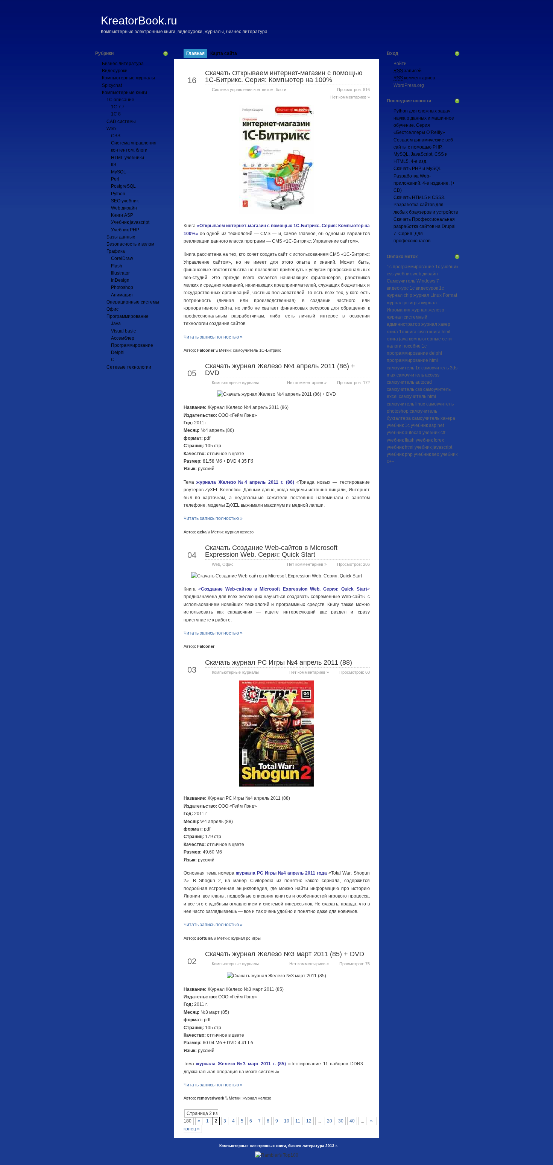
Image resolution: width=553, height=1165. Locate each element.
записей (407, 70)
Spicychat (112, 85)
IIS (113, 164)
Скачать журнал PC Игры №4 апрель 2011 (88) (278, 662)
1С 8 (116, 114)
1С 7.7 (118, 106)
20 (329, 1121)
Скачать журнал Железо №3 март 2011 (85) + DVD (284, 954)
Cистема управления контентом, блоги (249, 89)
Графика (115, 251)
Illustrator (120, 273)
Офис (112, 309)
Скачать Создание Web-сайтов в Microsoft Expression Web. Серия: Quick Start (271, 551)
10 (286, 1121)
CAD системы (121, 121)
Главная (195, 53)
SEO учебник (124, 201)
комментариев (414, 78)
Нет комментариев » (350, 97)
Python (118, 193)
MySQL (118, 172)
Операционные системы (132, 302)
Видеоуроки (115, 70)
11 (297, 1121)
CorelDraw (122, 258)
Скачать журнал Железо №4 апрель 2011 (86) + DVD (280, 369)
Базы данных (120, 237)
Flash (116, 266)
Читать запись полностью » (213, 337)
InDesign (120, 280)
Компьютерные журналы (128, 78)
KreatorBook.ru (139, 20)
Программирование (127, 316)
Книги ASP (122, 215)
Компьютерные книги (124, 92)
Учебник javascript (130, 222)
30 (340, 1121)
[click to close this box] (165, 53)
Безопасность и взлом (130, 244)
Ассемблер (122, 338)
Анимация (122, 295)
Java (116, 323)
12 (308, 1121)
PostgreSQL (123, 186)
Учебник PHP (125, 229)
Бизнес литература (123, 63)
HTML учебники (127, 157)
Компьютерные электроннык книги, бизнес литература (271, 1146)
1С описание (120, 99)
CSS (115, 135)
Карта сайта (223, 53)
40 (352, 1121)
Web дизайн (124, 208)
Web (111, 128)
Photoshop (122, 287)
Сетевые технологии (128, 367)
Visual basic (123, 331)
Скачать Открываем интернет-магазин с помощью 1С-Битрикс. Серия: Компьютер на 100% (284, 76)
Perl (115, 179)
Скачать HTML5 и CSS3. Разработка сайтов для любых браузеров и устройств (425, 204)
